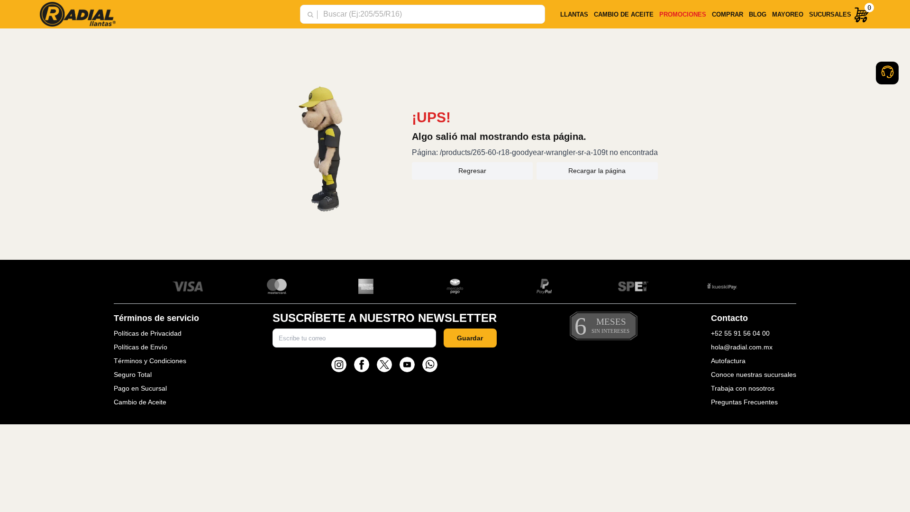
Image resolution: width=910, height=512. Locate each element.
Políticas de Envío (140, 347)
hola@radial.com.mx (742, 347)
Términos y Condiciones (150, 361)
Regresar (472, 170)
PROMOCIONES (682, 14)
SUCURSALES (830, 14)
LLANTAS (574, 14)
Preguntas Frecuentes (744, 402)
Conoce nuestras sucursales (753, 374)
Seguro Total (133, 374)
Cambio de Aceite (140, 402)
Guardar (470, 338)
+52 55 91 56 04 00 (740, 333)
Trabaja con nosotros (742, 388)
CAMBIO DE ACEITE (624, 14)
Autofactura (728, 361)
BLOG (757, 14)
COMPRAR (727, 14)
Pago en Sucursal (140, 388)
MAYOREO (787, 14)
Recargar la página (597, 170)
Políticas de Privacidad (148, 333)
